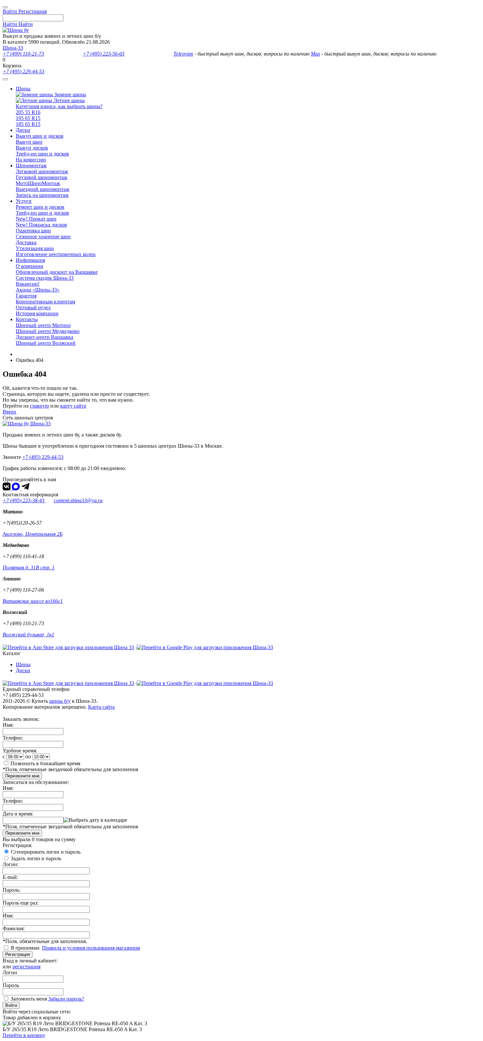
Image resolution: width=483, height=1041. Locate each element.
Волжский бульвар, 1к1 (28, 634)
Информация (30, 260)
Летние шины (68, 100)
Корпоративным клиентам (45, 301)
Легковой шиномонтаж (42, 171)
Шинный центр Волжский (46, 343)
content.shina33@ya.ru (78, 500)
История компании (37, 313)
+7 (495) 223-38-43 (24, 500)
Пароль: (11, 890)
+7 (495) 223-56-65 (104, 54)
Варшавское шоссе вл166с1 (33, 601)
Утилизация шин (35, 248)
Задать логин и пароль (36, 858)
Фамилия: (14, 928)
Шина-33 (13, 48)
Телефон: (13, 738)
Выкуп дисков (32, 148)
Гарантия (26, 295)
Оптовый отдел (33, 307)
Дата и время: (18, 813)
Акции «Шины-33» (37, 290)
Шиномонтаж (31, 165)
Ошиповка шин (33, 230)
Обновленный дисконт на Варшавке (57, 272)
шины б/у (60, 701)
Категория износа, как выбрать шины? (59, 106)
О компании (29, 266)
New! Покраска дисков (41, 224)
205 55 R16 (28, 112)
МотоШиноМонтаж (38, 183)
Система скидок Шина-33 (45, 278)
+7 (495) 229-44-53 (23, 71)
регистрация (26, 966)
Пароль (11, 985)
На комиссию (31, 159)
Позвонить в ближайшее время (45, 763)
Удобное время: (20, 750)
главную (39, 406)
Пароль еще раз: (20, 903)
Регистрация (17, 954)
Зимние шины (69, 94)
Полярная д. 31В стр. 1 (29, 567)
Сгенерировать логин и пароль (45, 852)
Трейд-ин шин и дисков (42, 153)
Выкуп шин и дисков (39, 136)
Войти (11, 1005)
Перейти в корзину (24, 1035)
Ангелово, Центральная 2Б (32, 534)
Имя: (8, 725)
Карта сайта (101, 707)
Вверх (9, 411)
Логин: (10, 864)
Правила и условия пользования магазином (91, 948)
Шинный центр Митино (43, 325)
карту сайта (73, 406)
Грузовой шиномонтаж (41, 177)
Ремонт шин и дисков (40, 207)
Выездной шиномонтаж (42, 189)
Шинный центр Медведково (48, 331)
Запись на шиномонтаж (42, 195)
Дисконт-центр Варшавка (44, 337)
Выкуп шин (29, 142)
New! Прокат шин (36, 219)
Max (315, 54)
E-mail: (10, 877)
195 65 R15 (28, 118)
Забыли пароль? (66, 999)
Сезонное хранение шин (43, 236)
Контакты (27, 319)
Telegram (183, 54)
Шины (23, 88)
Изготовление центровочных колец (56, 254)
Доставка (26, 242)
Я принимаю (26, 948)
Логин (10, 972)
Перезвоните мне (22, 775)
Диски (23, 130)
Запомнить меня (29, 999)
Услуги (24, 201)
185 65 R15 (28, 124)
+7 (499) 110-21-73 (23, 54)
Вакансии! (27, 284)
